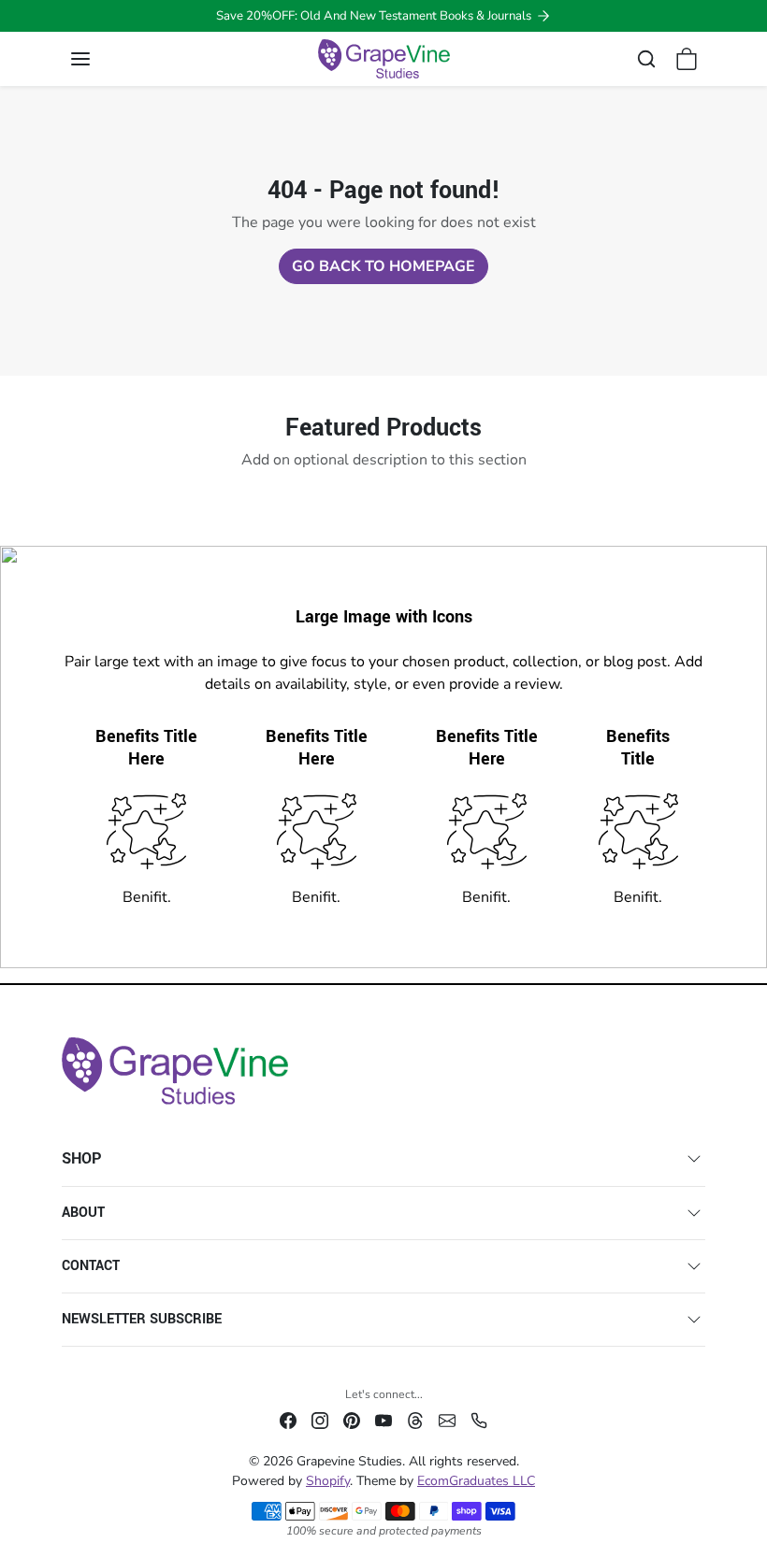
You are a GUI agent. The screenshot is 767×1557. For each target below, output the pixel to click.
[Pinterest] (352, 1419)
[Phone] (479, 1419)
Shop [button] (82, 1158)
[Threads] (415, 1419)
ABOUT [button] (83, 1212)
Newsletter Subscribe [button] (142, 1319)
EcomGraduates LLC (476, 1481)
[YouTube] (383, 1419)
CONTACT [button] (91, 1266)
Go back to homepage (383, 266)
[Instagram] (320, 1419)
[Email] (447, 1419)
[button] (99, 59)
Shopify (328, 1481)
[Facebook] (288, 1419)
